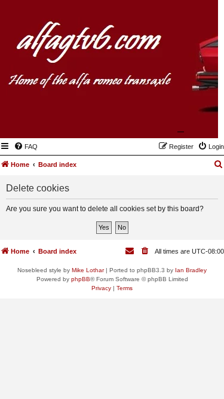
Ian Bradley (191, 270)
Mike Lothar (88, 270)
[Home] (150, 120)
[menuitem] (26, 146)
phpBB (80, 279)
